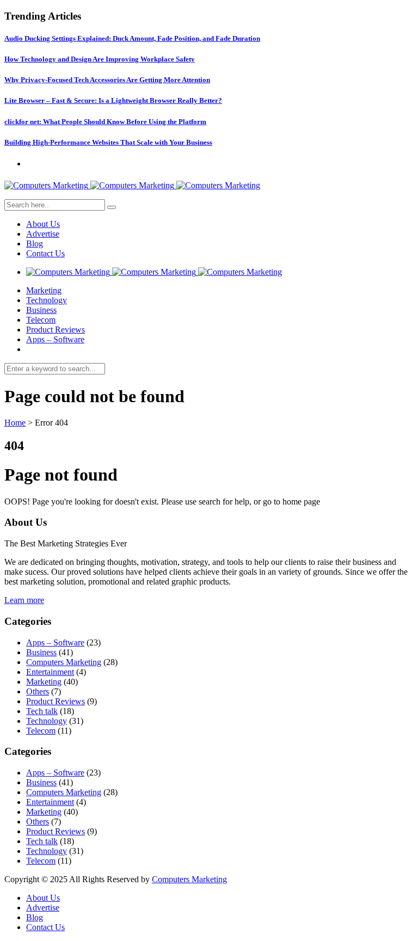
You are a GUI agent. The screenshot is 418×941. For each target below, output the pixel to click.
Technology (46, 300)
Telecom (41, 319)
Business (41, 310)
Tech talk (42, 711)
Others (37, 691)
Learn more (24, 600)
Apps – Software (55, 339)
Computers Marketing (63, 662)
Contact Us (45, 253)
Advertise (42, 233)
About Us (43, 224)
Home (15, 422)
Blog (34, 243)
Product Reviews (55, 329)
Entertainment (50, 671)
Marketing (44, 290)
